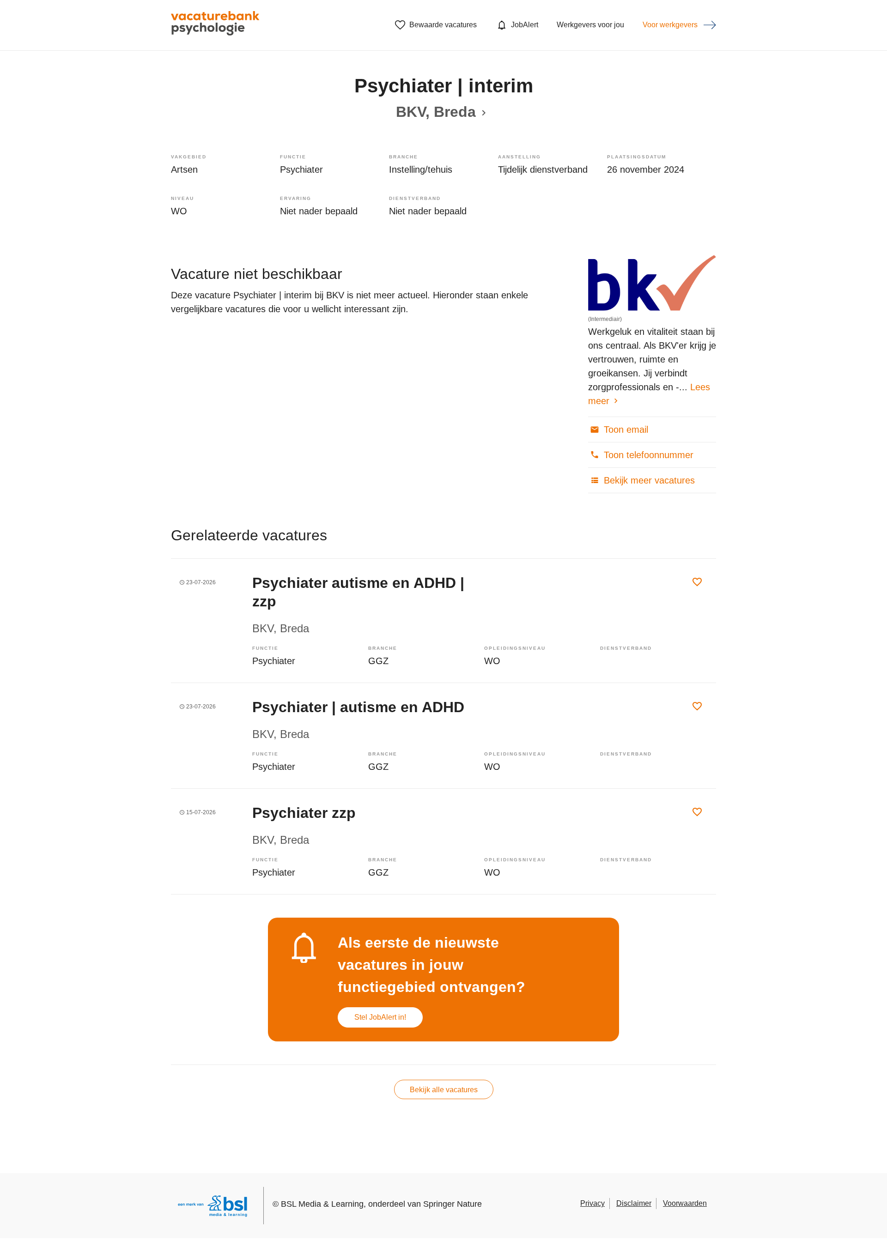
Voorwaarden (685, 1203)
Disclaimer (633, 1203)
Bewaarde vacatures (443, 25)
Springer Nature (452, 1204)
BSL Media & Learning (322, 1204)
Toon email (624, 429)
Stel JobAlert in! (380, 1017)
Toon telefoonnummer (647, 455)
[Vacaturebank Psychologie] (215, 25)
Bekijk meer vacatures (648, 480)
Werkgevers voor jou (590, 25)
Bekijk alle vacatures (444, 1090)
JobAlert (524, 25)
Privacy (592, 1203)
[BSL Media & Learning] (212, 1207)
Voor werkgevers (670, 25)
